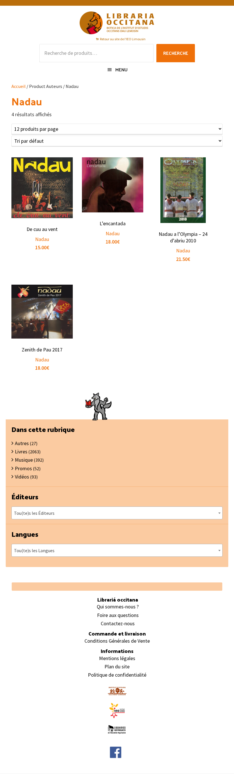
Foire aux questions (118, 615)
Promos (23, 468)
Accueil (18, 86)
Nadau (42, 239)
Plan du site (117, 666)
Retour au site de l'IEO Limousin (123, 39)
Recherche (175, 53)
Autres (22, 443)
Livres (21, 451)
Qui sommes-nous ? (118, 606)
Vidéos (22, 476)
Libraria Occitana (117, 22)
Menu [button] (121, 69)
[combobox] (117, 512)
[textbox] (117, 513)
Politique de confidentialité (117, 675)
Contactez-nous (118, 623)
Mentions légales (117, 658)
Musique (24, 460)
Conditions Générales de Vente (117, 641)
